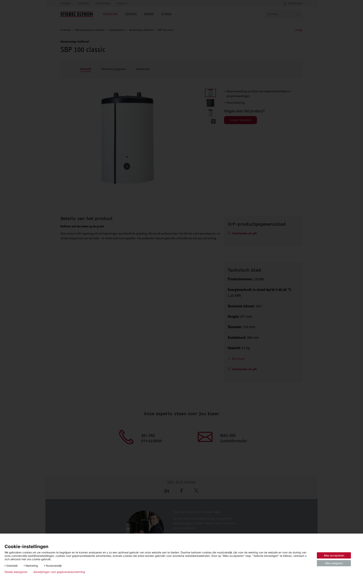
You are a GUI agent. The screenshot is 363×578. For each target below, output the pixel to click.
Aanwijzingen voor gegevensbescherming (59, 571)
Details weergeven (16, 571)
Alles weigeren (334, 563)
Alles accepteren (334, 555)
